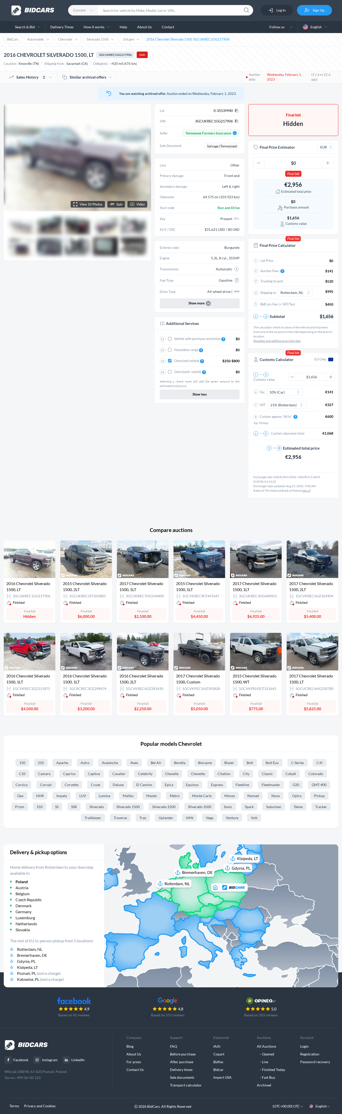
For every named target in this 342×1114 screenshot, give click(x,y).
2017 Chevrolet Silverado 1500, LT (311, 678)
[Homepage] (33, 10)
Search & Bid (25, 27)
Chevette (198, 774)
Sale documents (182, 1077)
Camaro (44, 774)
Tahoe (298, 807)
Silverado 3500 (199, 807)
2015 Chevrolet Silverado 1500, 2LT (85, 586)
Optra (296, 796)
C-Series (297, 763)
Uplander (166, 818)
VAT (263, 405)
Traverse (120, 818)
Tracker (321, 807)
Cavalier (118, 774)
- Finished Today (271, 1069)
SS (57, 807)
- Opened (265, 1054)
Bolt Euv (272, 763)
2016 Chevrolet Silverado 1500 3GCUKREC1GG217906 (188, 39)
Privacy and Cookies (40, 1106)
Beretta (180, 763)
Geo (20, 796)
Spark (249, 807)
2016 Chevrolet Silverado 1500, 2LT (141, 678)
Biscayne (205, 763)
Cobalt (290, 774)
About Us (144, 27)
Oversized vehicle (187, 361)
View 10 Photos (91, 204)
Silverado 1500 (98, 39)
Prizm (19, 807)
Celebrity (145, 774)
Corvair (46, 785)
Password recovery (315, 1062)
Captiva (94, 774)
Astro (85, 763)
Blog (129, 1046)
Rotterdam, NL (29, 949)
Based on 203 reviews (261, 1015)
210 (41, 763)
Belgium (23, 893)
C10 (22, 774)
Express (217, 785)
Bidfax (218, 1062)
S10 (40, 807)
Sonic (228, 807)
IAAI (142, 55)
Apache (62, 763)
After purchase (181, 1062)
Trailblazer (93, 818)
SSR (74, 807)
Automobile (35, 39)
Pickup (319, 796)
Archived (264, 1085)
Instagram (50, 1060)
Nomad (253, 796)
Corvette (71, 785)
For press (133, 1062)
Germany (24, 911)
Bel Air (156, 763)
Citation (224, 774)
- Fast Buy (266, 1077)
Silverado (96, 807)
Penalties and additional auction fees (277, 341)
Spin (119, 204)
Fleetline (242, 785)
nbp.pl (306, 490)
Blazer (229, 763)
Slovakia (23, 929)
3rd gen (128, 39)
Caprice (69, 774)
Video (140, 204)
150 (22, 763)
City (246, 774)
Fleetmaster (271, 785)
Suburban (273, 807)
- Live (262, 1062)
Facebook (20, 1060)
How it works (94, 27)
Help (123, 27)
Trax (142, 818)
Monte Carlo (202, 796)
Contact (168, 27)
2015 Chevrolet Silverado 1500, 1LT (198, 586)
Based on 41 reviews (74, 1015)
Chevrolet (65, 39)
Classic (267, 774)
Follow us (277, 27)
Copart (218, 1054)
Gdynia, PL (26, 961)
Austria (22, 887)
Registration (309, 1054)
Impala (61, 796)
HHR (40, 796)
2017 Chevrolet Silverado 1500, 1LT (141, 586)
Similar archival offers (88, 77)
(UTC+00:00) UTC (287, 1106)
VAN (189, 818)
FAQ (173, 1046)
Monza (229, 796)
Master (151, 796)
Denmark (24, 905)
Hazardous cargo (186, 350)
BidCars (12, 39)
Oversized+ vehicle (188, 372)
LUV (82, 796)
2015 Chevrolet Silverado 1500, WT (254, 678)
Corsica (22, 785)
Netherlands (26, 923)
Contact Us (135, 1069)
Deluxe (118, 785)
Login (304, 1046)
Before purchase (183, 1054)
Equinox (192, 785)
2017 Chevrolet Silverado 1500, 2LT (311, 586)
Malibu (128, 796)
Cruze (95, 785)
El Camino (144, 785)
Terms (14, 1106)
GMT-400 (319, 785)
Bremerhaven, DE (32, 955)
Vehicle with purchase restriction (197, 339)
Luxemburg (25, 917)
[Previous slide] (12, 158)
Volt (254, 818)
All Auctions (266, 1046)
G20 (296, 785)
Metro (175, 796)
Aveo (134, 763)
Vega (209, 818)
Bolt (250, 763)
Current (79, 10)
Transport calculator (186, 1085)
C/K (319, 763)
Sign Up (318, 10)
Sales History (30, 77)
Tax (262, 392)
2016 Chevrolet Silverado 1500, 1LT (28, 678)
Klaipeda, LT (27, 967)
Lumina (104, 796)
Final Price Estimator (277, 147)
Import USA (222, 1077)
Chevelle (172, 774)
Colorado (315, 774)
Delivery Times (62, 27)
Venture (232, 818)
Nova (275, 796)
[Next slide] (142, 158)
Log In (281, 10)
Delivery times (181, 1069)
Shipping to (268, 293)
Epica (169, 785)
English (316, 27)
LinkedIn (78, 1060)
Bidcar (218, 1069)
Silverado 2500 (164, 807)
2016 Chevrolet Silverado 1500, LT (28, 586)
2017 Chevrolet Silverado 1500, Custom (198, 678)
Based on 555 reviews (168, 1015)
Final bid (293, 174)
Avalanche (110, 763)
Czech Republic (29, 899)
